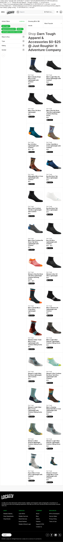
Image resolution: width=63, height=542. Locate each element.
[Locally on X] (59, 535)
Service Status (53, 516)
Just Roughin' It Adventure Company (11, 32)
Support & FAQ (40, 524)
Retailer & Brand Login (25, 524)
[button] (13, 37)
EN (57, 12)
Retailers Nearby (7, 513)
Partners (38, 521)
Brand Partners (23, 521)
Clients (38, 519)
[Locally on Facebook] (51, 535)
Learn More (22, 513)
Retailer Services (23, 516)
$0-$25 (19, 29)
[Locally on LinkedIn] (55, 535)
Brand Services (23, 519)
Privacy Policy (53, 519)
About (37, 513)
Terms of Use (53, 521)
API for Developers (54, 513)
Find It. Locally (50, 12)
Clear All (22, 21)
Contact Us (39, 526)
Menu (3, 12)
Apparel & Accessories (8, 29)
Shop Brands (6, 519)
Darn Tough (5, 26)
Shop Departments (8, 516)
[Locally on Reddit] (47, 535)
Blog (37, 516)
